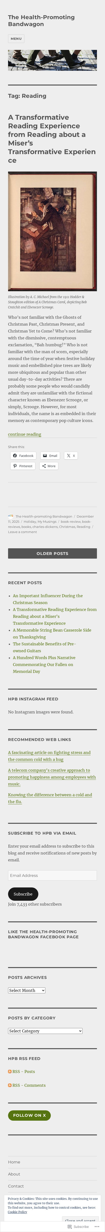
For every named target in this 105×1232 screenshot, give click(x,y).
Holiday (30, 521)
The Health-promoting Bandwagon (44, 516)
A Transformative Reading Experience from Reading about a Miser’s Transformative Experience (55, 616)
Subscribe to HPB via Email (42, 833)
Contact (16, 1186)
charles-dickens (45, 527)
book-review (71, 521)
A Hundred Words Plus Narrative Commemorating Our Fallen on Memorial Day (44, 664)
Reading (83, 527)
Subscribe (23, 894)
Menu (16, 39)
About (14, 1174)
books (26, 527)
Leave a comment (22, 532)
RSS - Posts (23, 1071)
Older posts (52, 554)
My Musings (47, 521)
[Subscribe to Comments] (9, 1085)
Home (14, 1162)
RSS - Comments (29, 1085)
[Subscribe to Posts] (9, 1071)
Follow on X (29, 1115)
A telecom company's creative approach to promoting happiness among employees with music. (52, 777)
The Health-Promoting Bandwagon (41, 21)
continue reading (24, 434)
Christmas (67, 527)
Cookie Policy (17, 1212)
